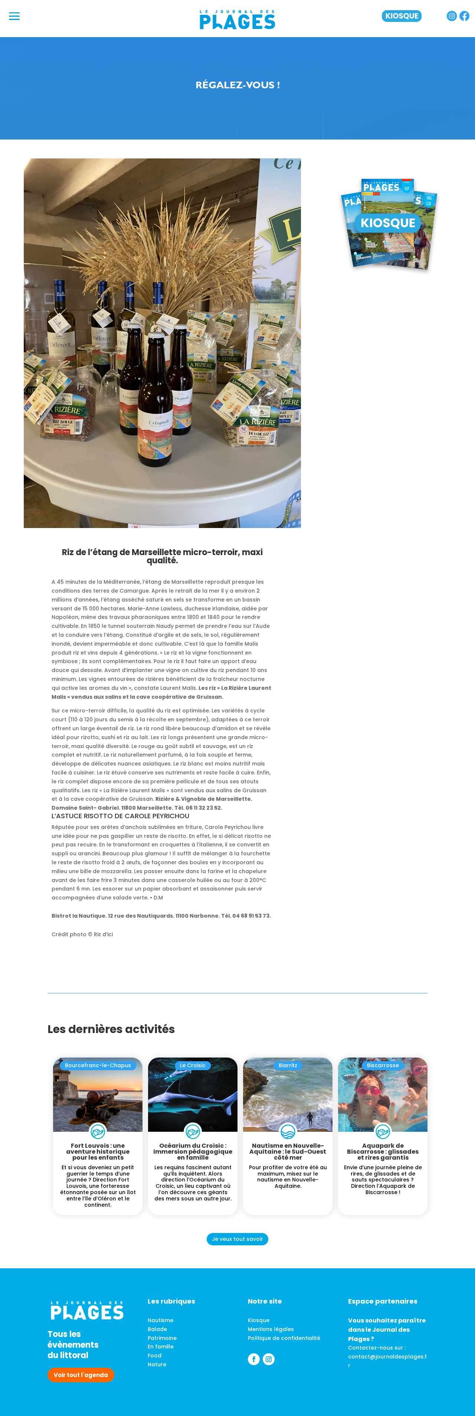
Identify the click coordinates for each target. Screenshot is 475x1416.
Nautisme (160, 1320)
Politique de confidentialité (284, 1338)
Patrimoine (162, 1338)
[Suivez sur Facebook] (254, 1359)
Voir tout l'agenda (81, 1375)
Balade (157, 1329)
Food (154, 1355)
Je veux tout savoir (237, 1239)
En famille (161, 1346)
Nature (157, 1364)
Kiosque (258, 1320)
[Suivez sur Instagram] (269, 1359)
